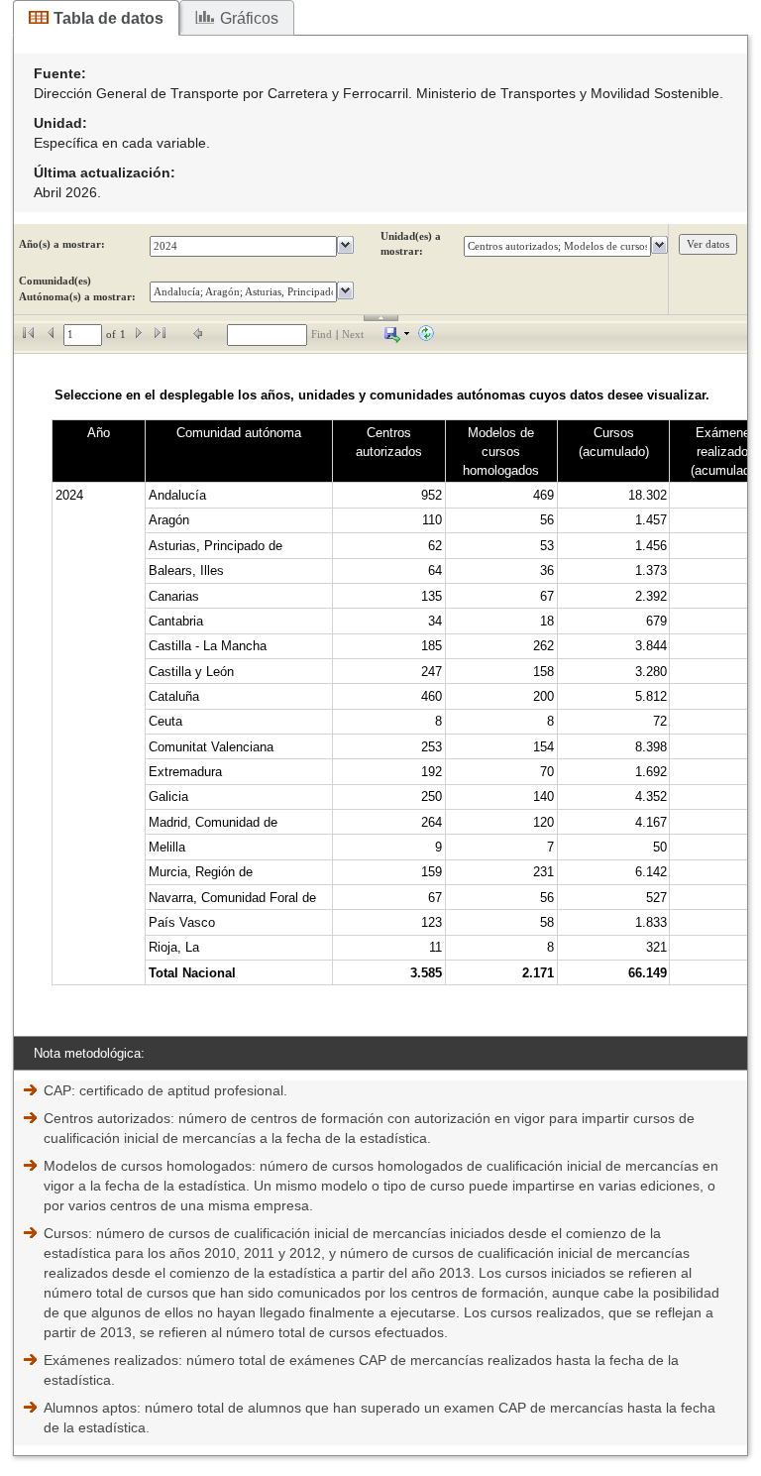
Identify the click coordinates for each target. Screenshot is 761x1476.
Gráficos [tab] (249, 18)
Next (353, 334)
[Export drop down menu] (397, 334)
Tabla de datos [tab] (108, 18)
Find (321, 334)
